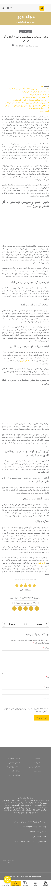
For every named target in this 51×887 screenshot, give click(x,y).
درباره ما (38, 758)
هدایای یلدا (16, 771)
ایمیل (46, 687)
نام (47, 677)
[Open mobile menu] (46, 8)
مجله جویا (37, 771)
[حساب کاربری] (41, 8)
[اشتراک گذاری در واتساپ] (37, 608)
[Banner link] (25, 733)
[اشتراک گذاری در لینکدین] (14, 608)
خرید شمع (41, 563)
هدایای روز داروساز (13, 766)
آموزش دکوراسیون (25, 32)
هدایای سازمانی (14, 762)
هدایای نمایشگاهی (13, 758)
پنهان (41, 86)
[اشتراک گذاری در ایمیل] (31, 608)
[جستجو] (3, 8)
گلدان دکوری (24, 360)
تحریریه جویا (33, 46)
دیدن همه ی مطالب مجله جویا (25, 624)
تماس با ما (37, 762)
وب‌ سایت (45, 698)
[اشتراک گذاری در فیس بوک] (20, 608)
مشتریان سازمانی (35, 766)
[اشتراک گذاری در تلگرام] (25, 608)
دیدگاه (46, 648)
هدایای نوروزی (14, 775)
